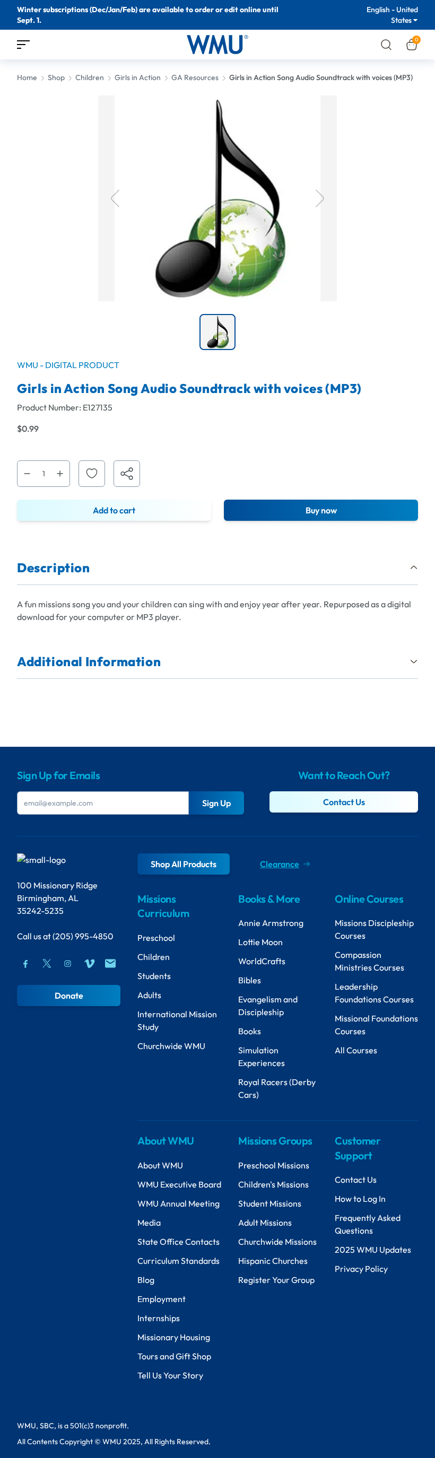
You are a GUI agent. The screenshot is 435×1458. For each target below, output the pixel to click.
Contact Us (344, 802)
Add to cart (114, 510)
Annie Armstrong (270, 923)
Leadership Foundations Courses (374, 993)
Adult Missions (265, 1222)
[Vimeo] (89, 963)
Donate (69, 995)
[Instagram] (67, 963)
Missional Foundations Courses (376, 1024)
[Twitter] (46, 963)
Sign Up (216, 803)
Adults (149, 995)
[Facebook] (25, 963)
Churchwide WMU (171, 1046)
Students (154, 976)
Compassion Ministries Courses (369, 961)
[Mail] (110, 963)
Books (249, 1031)
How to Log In (360, 1198)
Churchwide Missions (277, 1241)
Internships (158, 1318)
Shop (56, 77)
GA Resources (195, 77)
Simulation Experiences (261, 1056)
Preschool (156, 937)
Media (149, 1222)
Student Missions (269, 1203)
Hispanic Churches (273, 1260)
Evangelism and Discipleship (268, 1005)
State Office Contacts (178, 1241)
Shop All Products (183, 864)
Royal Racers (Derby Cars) (277, 1088)
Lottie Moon (260, 942)
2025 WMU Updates (373, 1249)
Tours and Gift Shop (174, 1356)
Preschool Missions (273, 1165)
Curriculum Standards (178, 1260)
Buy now (321, 510)
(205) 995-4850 (83, 936)
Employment (161, 1299)
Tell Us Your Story (170, 1375)
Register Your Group (276, 1279)
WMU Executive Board (179, 1184)
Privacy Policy (361, 1268)
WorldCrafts (261, 961)
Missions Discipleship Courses (374, 929)
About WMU (160, 1165)
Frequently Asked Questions (368, 1224)
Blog (145, 1279)
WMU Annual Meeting (178, 1203)
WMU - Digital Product (68, 365)
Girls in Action (138, 77)
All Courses (356, 1050)
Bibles (249, 980)
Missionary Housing (173, 1337)
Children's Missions (273, 1184)
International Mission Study (177, 1020)
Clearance (279, 864)
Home (27, 77)
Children (89, 77)
